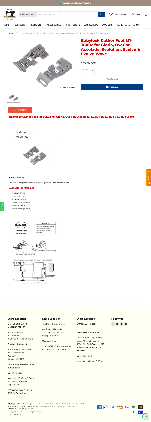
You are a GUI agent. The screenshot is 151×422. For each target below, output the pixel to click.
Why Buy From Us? (14, 404)
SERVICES (20, 25)
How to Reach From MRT (128, 25)
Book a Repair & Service (31, 404)
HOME (6, 25)
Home (10, 33)
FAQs (53, 406)
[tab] (20, 110)
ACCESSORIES (54, 25)
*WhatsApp (13, 390)
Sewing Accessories (63, 404)
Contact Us (70, 406)
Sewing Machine (48, 404)
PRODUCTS (36, 25)
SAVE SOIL (107, 25)
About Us (61, 406)
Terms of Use (12, 409)
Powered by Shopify (15, 414)
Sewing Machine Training (16, 406)
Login (138, 14)
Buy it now (112, 87)
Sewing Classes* (78, 404)
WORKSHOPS (91, 25)
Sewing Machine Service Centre (38, 406)
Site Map (30, 409)
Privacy (21, 409)
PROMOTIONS (73, 25)
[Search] (101, 14)
